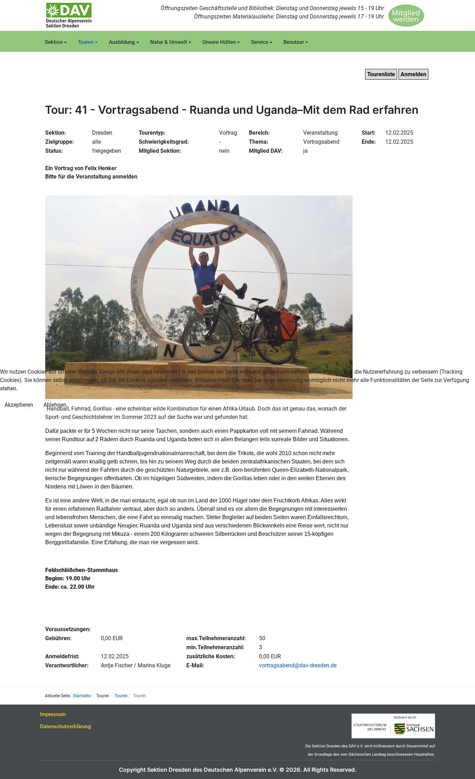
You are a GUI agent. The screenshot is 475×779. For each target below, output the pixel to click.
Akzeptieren (19, 405)
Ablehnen (54, 405)
